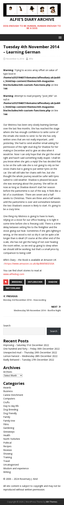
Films (6, 424)
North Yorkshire (11, 438)
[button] (59, 37)
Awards (7, 387)
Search (7, 325)
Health (6, 435)
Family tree (9, 420)
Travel (6, 461)
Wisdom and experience (16, 468)
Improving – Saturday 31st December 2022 (26, 345)
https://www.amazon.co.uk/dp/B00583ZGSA (29, 263)
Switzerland (13, 288)
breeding (17, 282)
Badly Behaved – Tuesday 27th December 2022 (28, 359)
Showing (7, 453)
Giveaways (9, 431)
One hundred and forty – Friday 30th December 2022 (31, 348)
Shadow (52, 282)
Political (7, 442)
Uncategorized (11, 464)
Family (6, 416)
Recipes (7, 446)
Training (7, 457)
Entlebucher (35, 282)
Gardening (8, 427)
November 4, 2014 (15, 58)
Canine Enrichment (13, 394)
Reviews (7, 450)
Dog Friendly (10, 413)
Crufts (6, 402)
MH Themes (51, 501)
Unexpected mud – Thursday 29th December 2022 (30, 352)
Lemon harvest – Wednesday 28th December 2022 (30, 356)
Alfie (31, 58)
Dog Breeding (10, 409)
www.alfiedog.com (13, 274)
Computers (9, 398)
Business (8, 391)
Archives (7, 371)
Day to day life (11, 405)
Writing (7, 472)
